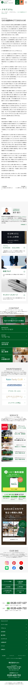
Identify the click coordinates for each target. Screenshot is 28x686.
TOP (2, 12)
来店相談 (8, 586)
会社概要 (3, 655)
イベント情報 (8, 581)
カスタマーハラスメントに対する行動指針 (14, 658)
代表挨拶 (23, 224)
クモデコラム (12, 12)
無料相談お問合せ (20, 582)
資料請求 (21, 586)
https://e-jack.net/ (17, 219)
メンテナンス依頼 (21, 591)
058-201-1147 (15, 670)
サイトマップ (11, 655)
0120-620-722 (14, 675)
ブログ (6, 12)
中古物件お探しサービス (8, 591)
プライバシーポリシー (22, 655)
